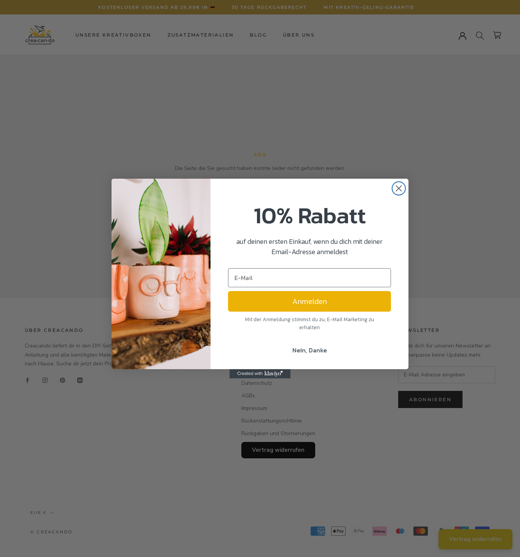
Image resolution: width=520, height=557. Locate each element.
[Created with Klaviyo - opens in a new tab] (260, 373)
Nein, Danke (309, 350)
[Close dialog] (398, 188)
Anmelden (309, 301)
